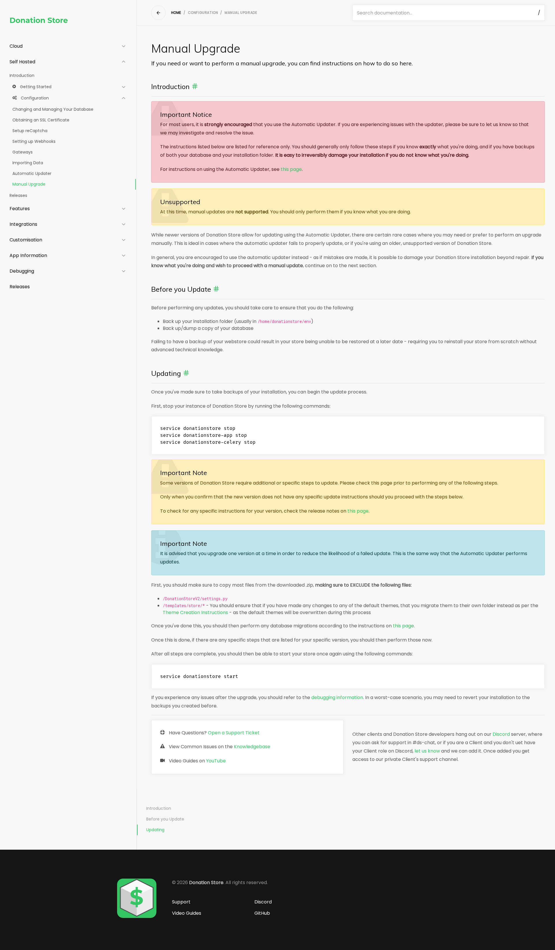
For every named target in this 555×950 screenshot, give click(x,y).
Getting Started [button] (35, 87)
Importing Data (27, 163)
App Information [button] (28, 255)
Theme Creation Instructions (195, 612)
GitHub (262, 913)
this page (291, 169)
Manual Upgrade (28, 184)
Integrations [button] (23, 224)
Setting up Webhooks (34, 141)
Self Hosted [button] (22, 61)
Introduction (22, 75)
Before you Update (165, 819)
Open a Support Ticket (234, 732)
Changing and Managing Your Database (52, 109)
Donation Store (206, 882)
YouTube (216, 760)
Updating (155, 830)
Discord (501, 734)
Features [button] (20, 208)
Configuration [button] (34, 98)
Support (181, 902)
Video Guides (186, 913)
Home (176, 12)
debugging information (337, 697)
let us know (427, 751)
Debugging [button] (22, 271)
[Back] (158, 12)
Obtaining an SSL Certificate (40, 120)
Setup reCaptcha (29, 131)
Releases (18, 195)
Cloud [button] (16, 46)
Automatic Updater (31, 173)
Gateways (22, 152)
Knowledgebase (252, 746)
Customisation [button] (26, 239)
